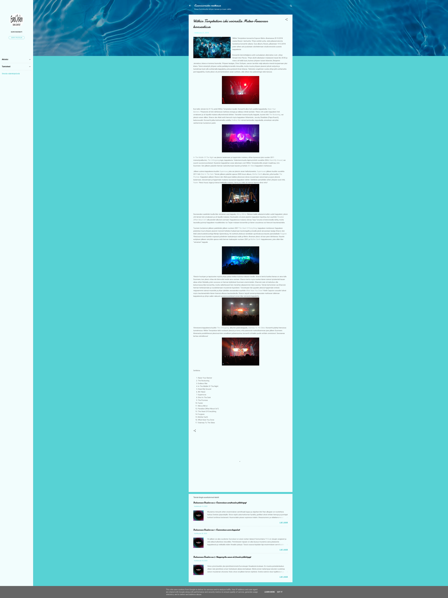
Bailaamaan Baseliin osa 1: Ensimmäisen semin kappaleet (216, 529)
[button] (286, 20)
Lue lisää (284, 523)
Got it (279, 592)
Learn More (269, 592)
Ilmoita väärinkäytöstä (11, 74)
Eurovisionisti (16, 32)
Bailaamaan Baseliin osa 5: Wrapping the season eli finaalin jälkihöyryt (222, 557)
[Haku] (291, 6)
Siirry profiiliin (16, 37)
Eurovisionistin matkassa (207, 5)
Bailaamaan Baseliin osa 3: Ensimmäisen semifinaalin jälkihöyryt (219, 502)
